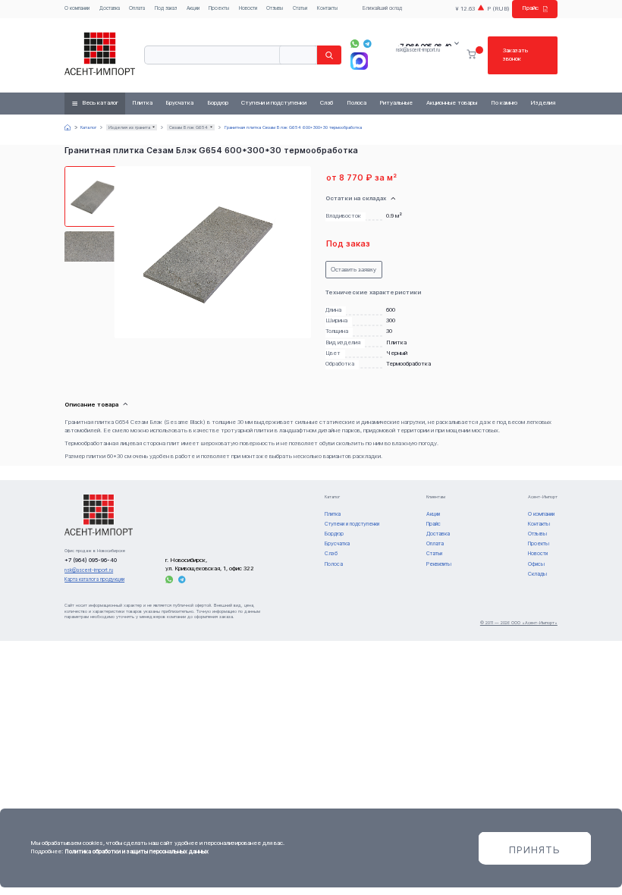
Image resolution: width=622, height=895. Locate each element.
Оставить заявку (353, 269)
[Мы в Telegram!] (367, 43)
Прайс (530, 8)
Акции (193, 8)
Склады (537, 573)
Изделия (542, 102)
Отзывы (274, 8)
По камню (504, 102)
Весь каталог (100, 102)
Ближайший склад (382, 8)
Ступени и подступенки (273, 102)
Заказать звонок (515, 54)
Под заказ (166, 8)
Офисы (536, 564)
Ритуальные (396, 102)
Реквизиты (438, 564)
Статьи (300, 8)
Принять (535, 849)
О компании (77, 8)
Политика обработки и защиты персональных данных (136, 851)
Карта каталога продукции (94, 579)
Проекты (219, 8)
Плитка (142, 102)
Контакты (327, 8)
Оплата (137, 8)
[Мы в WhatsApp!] (354, 43)
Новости (248, 8)
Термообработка (408, 363)
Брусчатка (179, 102)
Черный (396, 353)
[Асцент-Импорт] (99, 55)
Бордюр (217, 102)
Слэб (326, 102)
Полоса (356, 102)
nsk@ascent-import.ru (418, 50)
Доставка (109, 8)
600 (390, 309)
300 (390, 320)
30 (389, 331)
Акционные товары (451, 102)
